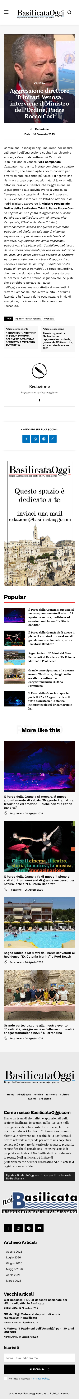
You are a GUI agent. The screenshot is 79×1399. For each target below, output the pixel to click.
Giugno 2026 (14, 1263)
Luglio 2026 (13, 1257)
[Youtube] (39, 1228)
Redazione (42, 129)
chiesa (39, 83)
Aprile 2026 (13, 1274)
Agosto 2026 (14, 1251)
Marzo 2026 (13, 1280)
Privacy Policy (41, 1378)
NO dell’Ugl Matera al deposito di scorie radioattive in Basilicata (32, 1315)
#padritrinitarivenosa (28, 318)
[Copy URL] (53, 439)
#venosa (49, 318)
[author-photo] (6, 813)
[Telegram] (44, 439)
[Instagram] (18, 1228)
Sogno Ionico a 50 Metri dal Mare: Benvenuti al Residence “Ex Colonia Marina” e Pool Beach (51, 657)
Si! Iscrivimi (37, 1369)
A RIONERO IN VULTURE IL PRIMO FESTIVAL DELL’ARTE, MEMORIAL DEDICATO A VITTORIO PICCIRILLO (21, 339)
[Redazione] (39, 371)
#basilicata (11, 1308)
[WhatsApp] (35, 439)
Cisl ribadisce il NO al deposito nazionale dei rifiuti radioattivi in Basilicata (35, 1301)
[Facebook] (39, 399)
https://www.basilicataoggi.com (39, 392)
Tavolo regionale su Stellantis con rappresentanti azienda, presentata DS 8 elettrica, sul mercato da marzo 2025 (58, 341)
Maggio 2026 (14, 1269)
